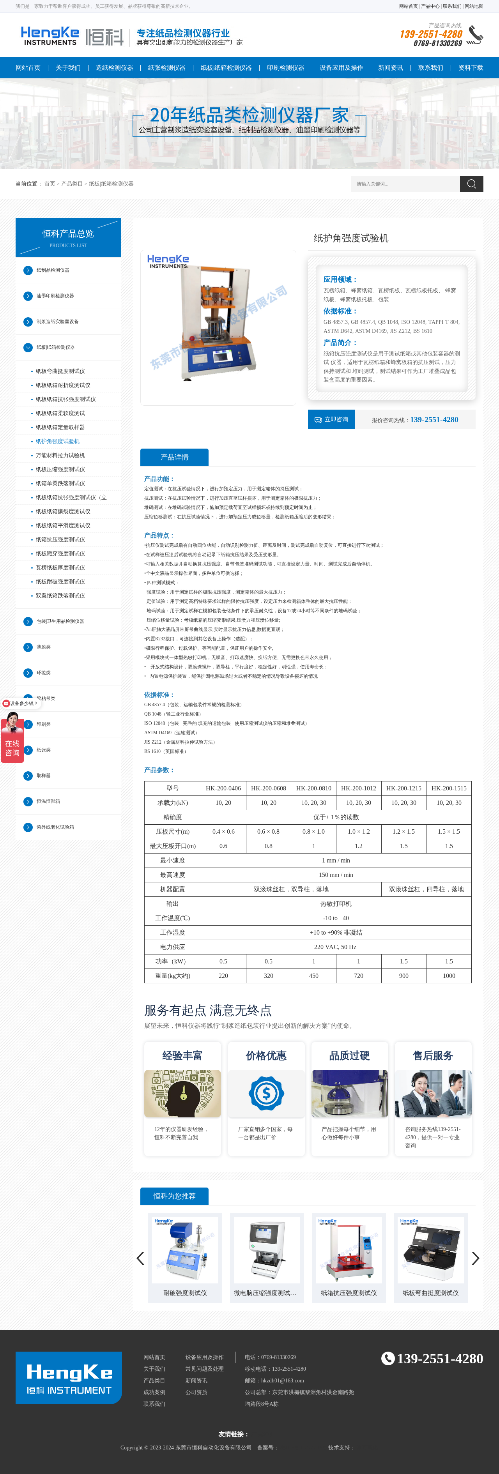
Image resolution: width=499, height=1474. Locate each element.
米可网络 (368, 1448)
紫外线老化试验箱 (55, 827)
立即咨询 (336, 419)
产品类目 (72, 184)
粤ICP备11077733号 (303, 1448)
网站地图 (474, 6)
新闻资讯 (390, 67)
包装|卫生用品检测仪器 (60, 621)
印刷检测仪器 (285, 67)
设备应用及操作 (341, 67)
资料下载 (470, 67)
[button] (140, 1258)
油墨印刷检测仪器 (55, 296)
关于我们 (68, 67)
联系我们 (452, 6)
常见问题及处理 (205, 1369)
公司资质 (196, 1392)
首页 (49, 184)
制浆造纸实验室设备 (58, 321)
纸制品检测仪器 (53, 270)
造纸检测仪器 (114, 67)
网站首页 (408, 6)
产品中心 (430, 6)
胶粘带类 (46, 698)
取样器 (44, 775)
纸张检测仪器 (167, 67)
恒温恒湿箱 (48, 801)
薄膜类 (44, 647)
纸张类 (44, 750)
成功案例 (154, 1392)
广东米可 (262, 1434)
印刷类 (44, 724)
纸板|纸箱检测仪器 (226, 67)
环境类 (44, 672)
